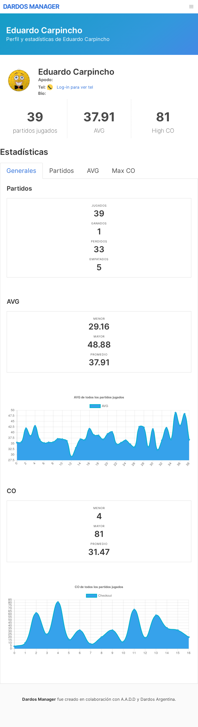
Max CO (123, 170)
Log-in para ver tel (74, 87)
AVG (93, 170)
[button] (191, 6)
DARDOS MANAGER (31, 6)
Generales (21, 170)
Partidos (61, 170)
